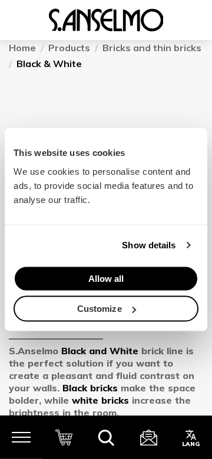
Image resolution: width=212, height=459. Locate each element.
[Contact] (148, 437)
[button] (106, 437)
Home (22, 48)
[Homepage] (106, 20)
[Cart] (63, 437)
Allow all (106, 278)
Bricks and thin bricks (151, 48)
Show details (148, 245)
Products (69, 48)
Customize (99, 309)
